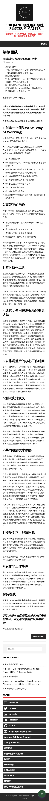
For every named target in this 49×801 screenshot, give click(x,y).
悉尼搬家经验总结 (10, 676)
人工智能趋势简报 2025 (13, 664)
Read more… (39, 636)
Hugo (32, 796)
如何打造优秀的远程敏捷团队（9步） (21, 58)
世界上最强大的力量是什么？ (15, 688)
